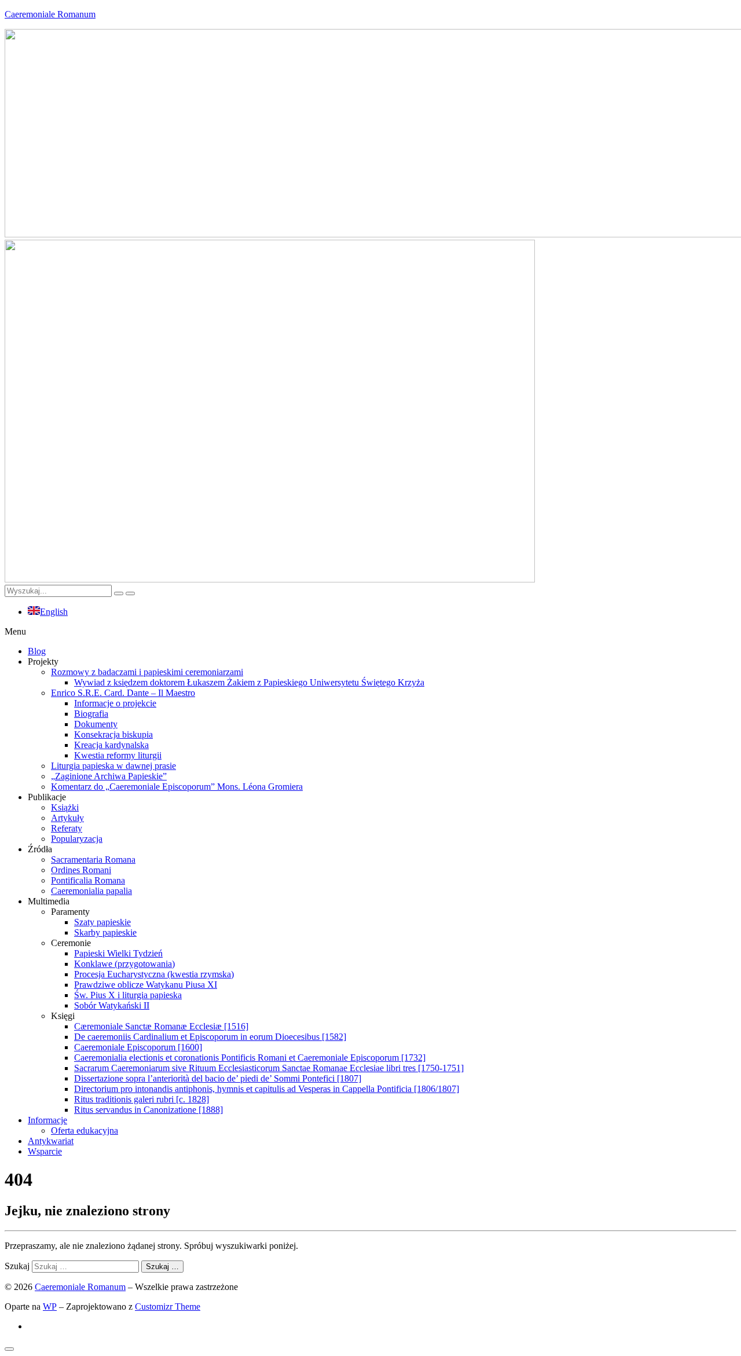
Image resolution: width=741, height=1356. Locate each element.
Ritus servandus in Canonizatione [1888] (148, 1110)
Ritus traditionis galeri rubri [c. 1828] (141, 1099)
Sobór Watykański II (111, 1005)
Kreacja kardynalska (111, 745)
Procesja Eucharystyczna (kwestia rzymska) (154, 974)
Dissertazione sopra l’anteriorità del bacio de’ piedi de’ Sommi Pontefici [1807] (217, 1078)
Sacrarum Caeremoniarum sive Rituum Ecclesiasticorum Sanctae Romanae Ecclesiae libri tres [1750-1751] (269, 1068)
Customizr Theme (167, 1306)
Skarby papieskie (105, 932)
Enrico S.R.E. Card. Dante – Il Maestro (123, 693)
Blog (37, 651)
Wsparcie (45, 1151)
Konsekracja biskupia (113, 734)
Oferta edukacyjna (84, 1130)
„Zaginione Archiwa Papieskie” (109, 776)
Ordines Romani (81, 870)
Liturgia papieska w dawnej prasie (113, 766)
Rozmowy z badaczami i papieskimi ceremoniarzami (147, 672)
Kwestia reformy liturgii (118, 755)
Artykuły (67, 818)
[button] (370, 631)
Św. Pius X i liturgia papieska (128, 995)
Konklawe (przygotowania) (124, 964)
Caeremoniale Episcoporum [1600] (138, 1047)
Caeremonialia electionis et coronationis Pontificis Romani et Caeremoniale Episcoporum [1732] (249, 1057)
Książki (65, 807)
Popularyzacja (76, 839)
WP (50, 1306)
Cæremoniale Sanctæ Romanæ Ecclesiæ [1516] (161, 1026)
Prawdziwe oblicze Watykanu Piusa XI (145, 984)
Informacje (47, 1120)
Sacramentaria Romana (93, 859)
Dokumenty (96, 724)
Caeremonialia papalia (91, 891)
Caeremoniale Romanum (50, 14)
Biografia (91, 714)
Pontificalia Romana (88, 880)
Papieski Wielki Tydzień (118, 953)
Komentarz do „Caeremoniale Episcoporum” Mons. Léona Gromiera (177, 786)
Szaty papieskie (102, 922)
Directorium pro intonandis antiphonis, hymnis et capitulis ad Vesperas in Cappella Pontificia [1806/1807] (266, 1089)
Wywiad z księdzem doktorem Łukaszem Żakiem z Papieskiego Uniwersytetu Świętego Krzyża (249, 682)
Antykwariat (51, 1141)
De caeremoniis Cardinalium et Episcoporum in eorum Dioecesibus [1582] (210, 1037)
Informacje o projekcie (115, 703)
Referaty (66, 828)
